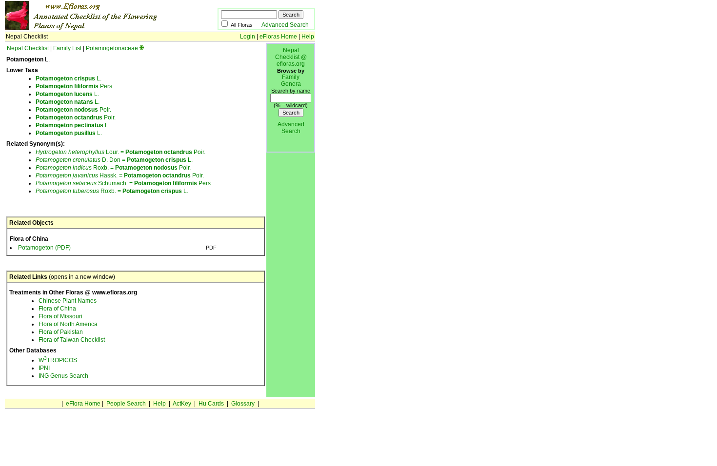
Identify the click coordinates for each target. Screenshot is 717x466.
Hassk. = (80, 175)
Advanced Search (285, 24)
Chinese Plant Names (68, 300)
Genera (291, 83)
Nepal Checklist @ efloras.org (291, 57)
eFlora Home (83, 403)
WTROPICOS (58, 360)
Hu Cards (211, 403)
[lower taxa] (141, 48)
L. (68, 78)
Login (247, 36)
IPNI (44, 368)
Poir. (73, 109)
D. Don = (81, 159)
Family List (67, 48)
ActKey (182, 403)
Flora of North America (68, 324)
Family (290, 77)
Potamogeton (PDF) (44, 247)
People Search (126, 403)
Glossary (243, 403)
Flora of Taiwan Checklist (72, 339)
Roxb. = (75, 167)
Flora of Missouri (60, 316)
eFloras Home (278, 36)
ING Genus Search (63, 375)
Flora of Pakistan (61, 332)
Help (307, 36)
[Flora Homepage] (96, 28)
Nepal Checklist (28, 48)
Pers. (75, 86)
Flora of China (57, 308)
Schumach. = (85, 183)
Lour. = (80, 152)
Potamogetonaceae (112, 48)
